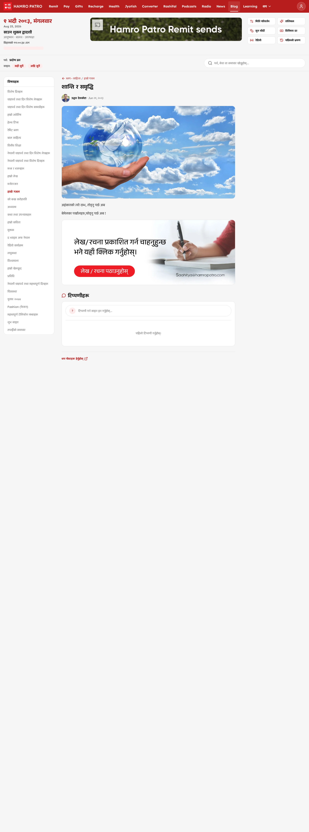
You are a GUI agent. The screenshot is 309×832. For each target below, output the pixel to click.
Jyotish (131, 6)
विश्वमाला (13, 260)
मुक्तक (10, 230)
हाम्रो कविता (13, 222)
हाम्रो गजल (13, 191)
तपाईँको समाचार (16, 330)
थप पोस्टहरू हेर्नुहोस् (72, 358)
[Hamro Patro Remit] (166, 29)
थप (265, 6)
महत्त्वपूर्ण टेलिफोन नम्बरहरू (22, 314)
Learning (250, 6)
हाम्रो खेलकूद (14, 268)
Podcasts (189, 6)
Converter (150, 6)
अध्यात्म (11, 207)
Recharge (95, 6)
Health (114, 6)
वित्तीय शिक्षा (14, 145)
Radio (206, 6)
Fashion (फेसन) (17, 307)
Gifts (79, 6)
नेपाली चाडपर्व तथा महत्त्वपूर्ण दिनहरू (27, 283)
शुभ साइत (13, 322)
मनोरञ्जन (12, 184)
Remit (53, 6)
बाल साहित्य (14, 137)
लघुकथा (12, 253)
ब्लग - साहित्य (73, 78)
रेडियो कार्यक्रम (15, 245)
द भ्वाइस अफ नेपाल (18, 237)
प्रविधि (10, 276)
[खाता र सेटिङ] (301, 6)
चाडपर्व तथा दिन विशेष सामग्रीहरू (26, 107)
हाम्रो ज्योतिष (14, 114)
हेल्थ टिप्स (13, 122)
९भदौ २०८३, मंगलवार (28, 20)
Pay (67, 6)
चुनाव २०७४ (14, 299)
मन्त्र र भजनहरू (15, 168)
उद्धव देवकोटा (78, 98)
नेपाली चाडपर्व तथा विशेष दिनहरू (26, 161)
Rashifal (169, 6)
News (220, 6)
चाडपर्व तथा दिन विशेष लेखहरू (24, 99)
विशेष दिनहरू (15, 91)
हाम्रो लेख (12, 176)
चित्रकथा (12, 291)
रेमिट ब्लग (13, 130)
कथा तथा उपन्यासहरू (19, 214)
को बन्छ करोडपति (17, 199)
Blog (234, 6)
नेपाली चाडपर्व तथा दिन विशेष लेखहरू (28, 153)
